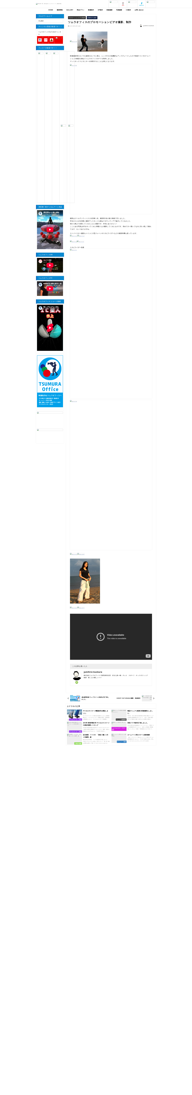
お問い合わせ (139, 10)
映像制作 (91, 10)
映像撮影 (109, 10)
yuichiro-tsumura (148, 25)
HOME (50, 10)
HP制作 (100, 10)
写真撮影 (119, 10)
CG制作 (128, 10)
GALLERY (69, 10)
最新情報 (60, 10)
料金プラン (80, 10)
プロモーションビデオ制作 (77, 18)
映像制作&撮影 (92, 18)
